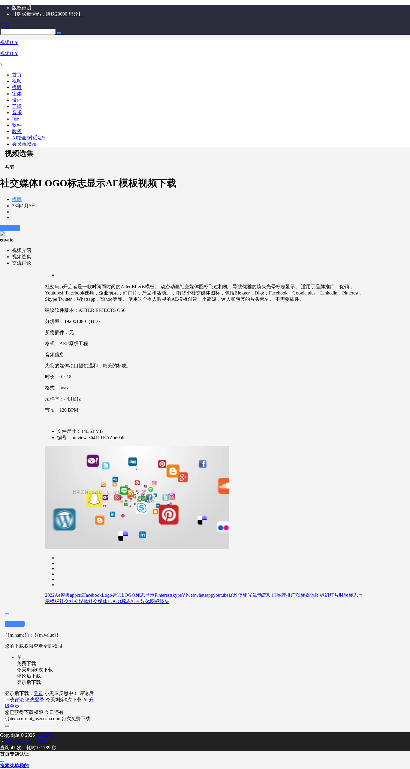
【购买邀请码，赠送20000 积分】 (47, 13)
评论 (19, 699)
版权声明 (21, 7)
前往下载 (10, 228)
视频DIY (44, 735)
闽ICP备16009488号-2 (27, 741)
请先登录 (34, 699)
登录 (38, 693)
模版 (17, 199)
